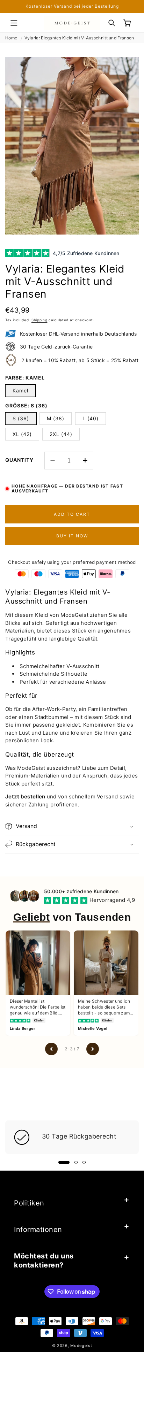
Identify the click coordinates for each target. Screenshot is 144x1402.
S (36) (21, 418)
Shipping (39, 320)
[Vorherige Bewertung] (51, 1049)
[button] (14, 23)
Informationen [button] (38, 1229)
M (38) (55, 418)
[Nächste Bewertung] (92, 1049)
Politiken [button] (29, 1203)
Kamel (20, 390)
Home (11, 37)
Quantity (19, 460)
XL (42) (22, 434)
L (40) (90, 418)
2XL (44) (61, 434)
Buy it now (72, 535)
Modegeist (81, 1345)
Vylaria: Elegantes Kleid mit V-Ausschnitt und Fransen (79, 37)
